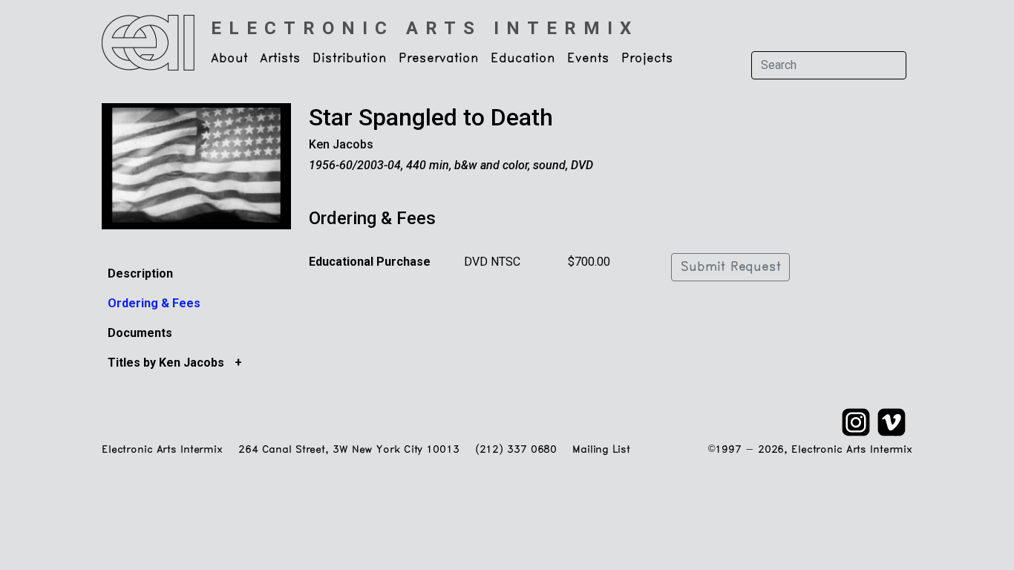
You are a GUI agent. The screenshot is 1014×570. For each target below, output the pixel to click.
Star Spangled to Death (431, 117)
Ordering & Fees (154, 303)
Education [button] (523, 59)
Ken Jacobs (341, 144)
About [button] (229, 59)
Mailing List (600, 450)
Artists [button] (280, 59)
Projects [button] (647, 59)
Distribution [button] (350, 59)
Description (140, 273)
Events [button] (588, 59)
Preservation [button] (439, 59)
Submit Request (730, 267)
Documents (140, 333)
